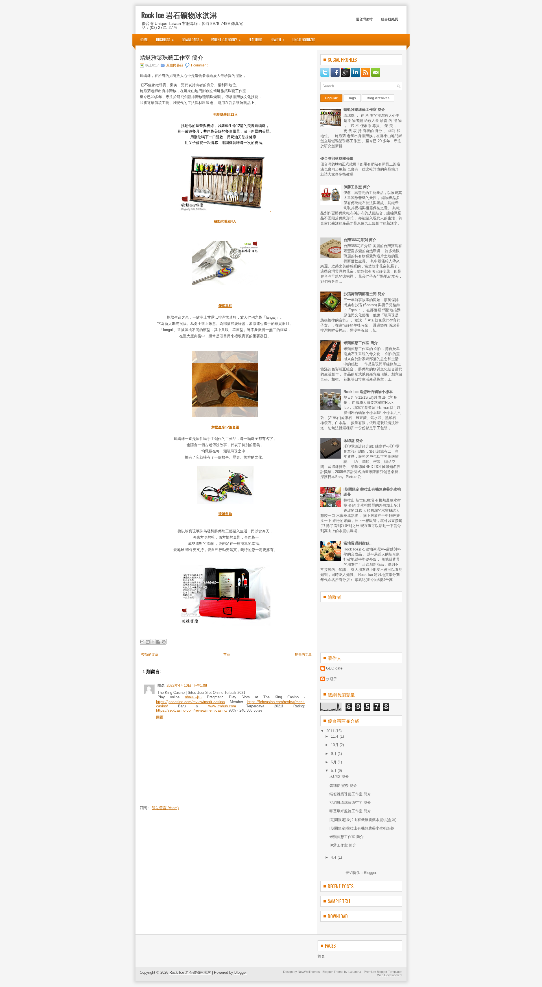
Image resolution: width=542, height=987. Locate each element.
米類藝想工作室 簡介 (361, 343)
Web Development (389, 975)
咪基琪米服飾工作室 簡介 (350, 811)
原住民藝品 (174, 65)
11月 (335, 736)
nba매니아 (193, 697)
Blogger (370, 873)
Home (144, 39)
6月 (334, 762)
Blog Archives (378, 98)
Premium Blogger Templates (383, 971)
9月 (334, 753)
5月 (334, 770)
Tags (352, 98)
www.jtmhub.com (222, 706)
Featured (255, 39)
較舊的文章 (303, 654)
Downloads (192, 39)
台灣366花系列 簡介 (360, 240)
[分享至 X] (153, 642)
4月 (334, 857)
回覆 (159, 717)
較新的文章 (149, 654)
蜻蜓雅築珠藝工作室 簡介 (171, 57)
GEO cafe (334, 668)
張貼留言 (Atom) (165, 808)
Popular (331, 98)
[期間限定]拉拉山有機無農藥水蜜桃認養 (361, 828)
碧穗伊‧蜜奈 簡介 (343, 785)
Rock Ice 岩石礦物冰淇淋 (179, 14)
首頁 (226, 654)
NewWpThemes (309, 971)
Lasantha (354, 971)
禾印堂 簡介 (353, 441)
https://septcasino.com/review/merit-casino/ (192, 710)
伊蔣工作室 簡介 (357, 187)
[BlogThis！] (147, 642)
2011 (330, 731)
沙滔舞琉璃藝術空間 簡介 (364, 294)
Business (165, 39)
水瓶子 (331, 679)
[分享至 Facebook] (158, 642)
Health (278, 39)
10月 (335, 745)
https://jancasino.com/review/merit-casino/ (190, 702)
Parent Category (226, 39)
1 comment (199, 65)
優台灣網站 (364, 18)
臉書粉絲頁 (389, 18)
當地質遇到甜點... (358, 543)
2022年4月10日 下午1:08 (187, 685)
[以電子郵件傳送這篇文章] (142, 642)
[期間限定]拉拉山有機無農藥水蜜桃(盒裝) (362, 820)
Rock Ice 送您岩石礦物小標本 (368, 392)
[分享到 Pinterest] (164, 642)
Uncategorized (303, 39)
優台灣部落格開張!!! (336, 158)
